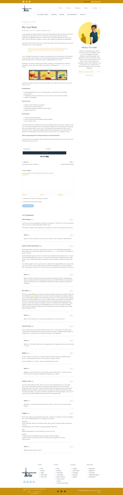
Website (60, 194)
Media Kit (91, 470)
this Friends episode (65, 65)
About (29, 491)
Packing (62, 14)
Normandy (60, 472)
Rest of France (61, 477)
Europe (42, 470)
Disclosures (92, 477)
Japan (42, 472)
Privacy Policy (37, 491)
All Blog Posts (34, 493)
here (55, 251)
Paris (58, 468)
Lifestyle (24, 24)
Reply (71, 219)
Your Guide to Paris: (42, 14)
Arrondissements (72, 14)
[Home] (22, 21)
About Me (91, 468)
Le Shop (94, 8)
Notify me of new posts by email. (32, 201)
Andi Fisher (25, 30)
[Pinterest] (26, 1)
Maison (75, 477)
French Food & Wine (62, 483)
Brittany (59, 470)
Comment (25, 174)
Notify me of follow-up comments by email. (35, 198)
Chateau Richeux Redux (67, 163)
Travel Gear (43, 474)
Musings (75, 474)
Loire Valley (60, 474)
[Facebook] (29, 1)
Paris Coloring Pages (96, 1)
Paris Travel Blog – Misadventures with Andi (34, 490)
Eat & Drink (76, 470)
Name (25, 194)
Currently (75, 472)
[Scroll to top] (119, 489)
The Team (92, 472)
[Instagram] (23, 1)
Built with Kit (44, 156)
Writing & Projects (94, 474)
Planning (54, 14)
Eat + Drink (30, 24)
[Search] (99, 71)
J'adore (75, 468)
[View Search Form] (100, 8)
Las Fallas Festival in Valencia (30, 163)
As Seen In (83, 14)
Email (42, 194)
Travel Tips (43, 477)
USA (41, 468)
